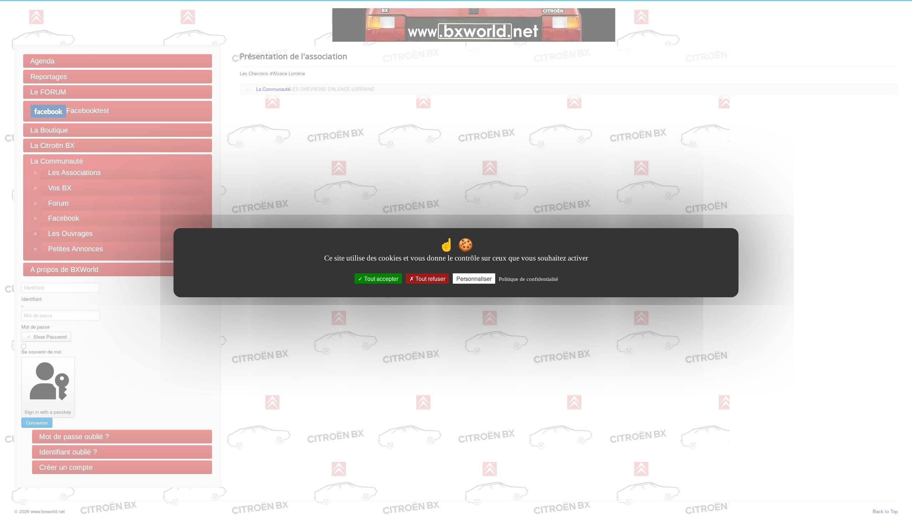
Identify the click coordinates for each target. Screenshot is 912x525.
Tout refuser (429, 278)
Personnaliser (474, 278)
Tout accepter (380, 278)
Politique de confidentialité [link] (528, 279)
